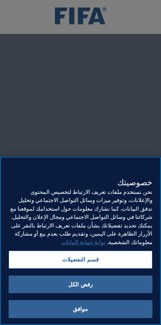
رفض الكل (80, 284)
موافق (80, 309)
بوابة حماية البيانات (83, 242)
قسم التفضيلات (80, 259)
